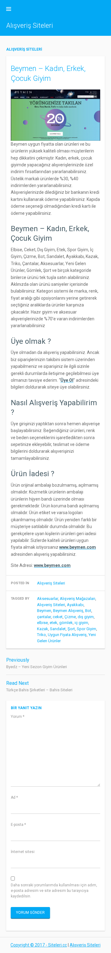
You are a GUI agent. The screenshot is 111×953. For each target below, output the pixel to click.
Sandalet (58, 628)
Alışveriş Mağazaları (77, 598)
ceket (58, 616)
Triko (41, 634)
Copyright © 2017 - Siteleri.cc (38, 945)
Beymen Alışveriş (68, 610)
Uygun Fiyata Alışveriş (67, 634)
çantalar (44, 616)
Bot (88, 610)
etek (53, 622)
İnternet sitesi (23, 852)
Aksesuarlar (47, 598)
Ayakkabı (75, 604)
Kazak (42, 628)
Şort (71, 628)
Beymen (44, 610)
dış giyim (86, 616)
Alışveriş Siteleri (29, 25)
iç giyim (81, 622)
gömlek (66, 622)
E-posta (18, 824)
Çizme (70, 616)
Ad (14, 797)
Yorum (17, 716)
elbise (42, 622)
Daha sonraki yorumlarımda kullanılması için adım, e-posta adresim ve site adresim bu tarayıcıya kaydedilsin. (54, 890)
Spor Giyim (86, 628)
